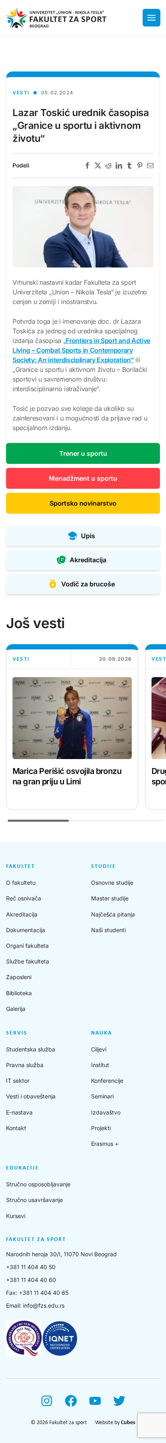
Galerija (15, 1008)
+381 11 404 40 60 (31, 1279)
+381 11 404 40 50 (31, 1266)
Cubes (128, 1423)
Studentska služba (30, 1049)
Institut (100, 1064)
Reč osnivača (23, 898)
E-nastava (19, 1112)
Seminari (102, 1096)
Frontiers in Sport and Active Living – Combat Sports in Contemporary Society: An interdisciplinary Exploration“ (81, 350)
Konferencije (107, 1080)
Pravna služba (25, 1064)
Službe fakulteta (27, 961)
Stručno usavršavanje (34, 1199)
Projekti (101, 1128)
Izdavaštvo (105, 1112)
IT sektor (17, 1080)
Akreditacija (21, 914)
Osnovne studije (112, 882)
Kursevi (15, 1215)
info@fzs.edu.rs (43, 1305)
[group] (72, 727)
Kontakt (16, 1128)
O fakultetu (20, 882)
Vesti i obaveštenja (31, 1096)
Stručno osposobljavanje (38, 1184)
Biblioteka (19, 993)
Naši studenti (108, 930)
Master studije (110, 898)
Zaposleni (18, 977)
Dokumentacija (25, 930)
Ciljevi (98, 1049)
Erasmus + (104, 1143)
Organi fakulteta (27, 945)
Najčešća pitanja (113, 914)
